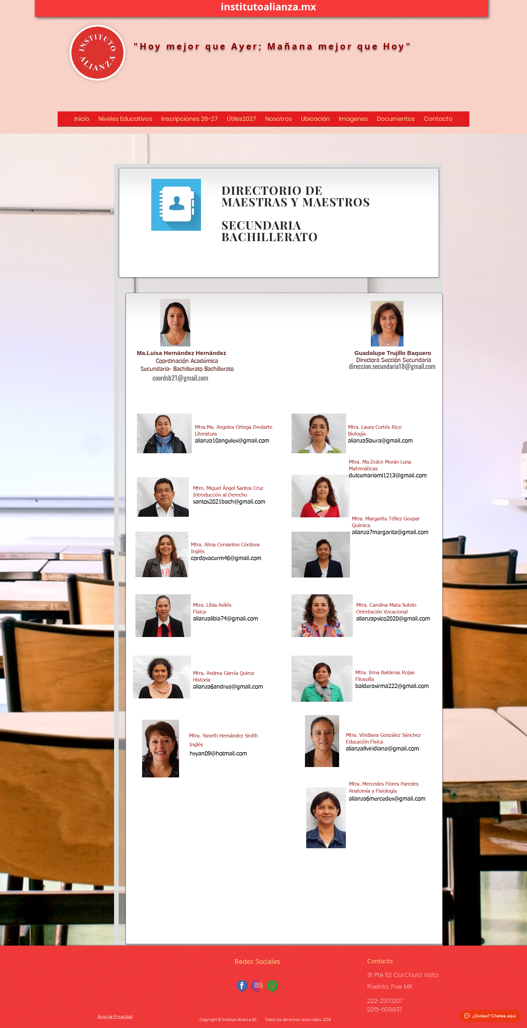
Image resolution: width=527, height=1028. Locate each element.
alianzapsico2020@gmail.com (393, 619)
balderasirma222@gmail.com (392, 686)
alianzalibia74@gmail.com (225, 619)
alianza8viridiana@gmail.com (382, 749)
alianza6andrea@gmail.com (228, 687)
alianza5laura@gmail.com (380, 441)
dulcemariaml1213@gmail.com (388, 476)
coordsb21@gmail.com (180, 377)
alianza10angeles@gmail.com (232, 441)
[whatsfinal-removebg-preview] (272, 986)
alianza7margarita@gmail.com (390, 532)
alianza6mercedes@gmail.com (387, 799)
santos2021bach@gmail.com (229, 502)
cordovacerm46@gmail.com (226, 558)
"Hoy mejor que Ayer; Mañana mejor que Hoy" (273, 46)
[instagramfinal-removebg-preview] (257, 986)
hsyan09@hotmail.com (218, 754)
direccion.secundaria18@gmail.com (392, 366)
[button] (125, 120)
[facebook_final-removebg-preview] (242, 986)
